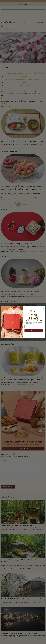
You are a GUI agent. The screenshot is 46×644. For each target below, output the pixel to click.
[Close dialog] (43, 307)
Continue (34, 330)
